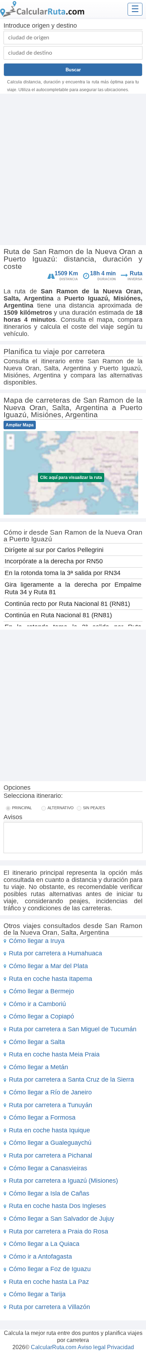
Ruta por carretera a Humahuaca (55, 953)
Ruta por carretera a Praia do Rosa (58, 1231)
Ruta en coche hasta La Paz (49, 1281)
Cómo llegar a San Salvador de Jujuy (61, 1218)
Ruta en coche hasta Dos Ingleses (57, 1205)
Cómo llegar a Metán (38, 1067)
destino (66, 25)
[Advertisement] (73, 170)
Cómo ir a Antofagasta (40, 1256)
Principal (22, 808)
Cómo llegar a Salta (37, 1041)
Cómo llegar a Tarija (37, 1294)
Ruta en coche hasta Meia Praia (54, 1054)
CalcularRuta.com (53, 1347)
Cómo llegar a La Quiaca (44, 1243)
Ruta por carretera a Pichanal (50, 1155)
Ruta (136, 273)
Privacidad (120, 1347)
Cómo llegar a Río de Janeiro (50, 1092)
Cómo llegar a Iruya (36, 940)
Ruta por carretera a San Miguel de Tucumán (72, 1029)
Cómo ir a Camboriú (37, 1004)
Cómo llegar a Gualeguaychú (50, 1142)
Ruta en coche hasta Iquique (49, 1130)
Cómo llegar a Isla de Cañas (49, 1193)
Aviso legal (92, 1347)
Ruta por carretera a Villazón (49, 1306)
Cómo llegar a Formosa (42, 1117)
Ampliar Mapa (20, 425)
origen (41, 25)
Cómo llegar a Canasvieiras (48, 1168)
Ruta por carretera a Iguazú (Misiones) (63, 1180)
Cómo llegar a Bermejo (41, 991)
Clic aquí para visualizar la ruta (71, 477)
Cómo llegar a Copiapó (41, 1016)
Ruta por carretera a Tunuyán (50, 1105)
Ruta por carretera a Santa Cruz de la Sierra (71, 1079)
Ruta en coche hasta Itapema (50, 978)
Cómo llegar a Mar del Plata (48, 966)
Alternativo (60, 808)
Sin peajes (94, 808)
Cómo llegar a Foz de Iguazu (50, 1269)
